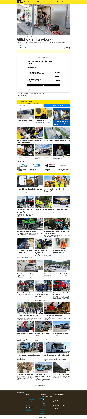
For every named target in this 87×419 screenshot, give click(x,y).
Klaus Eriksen (28, 395)
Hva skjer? (46, 1)
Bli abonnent (64, 1)
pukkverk (31, 93)
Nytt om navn (40, 1)
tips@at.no (33, 401)
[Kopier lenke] (69, 48)
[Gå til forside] (20, 1)
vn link (26, 93)
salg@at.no (44, 405)
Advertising (42, 413)
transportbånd (42, 93)
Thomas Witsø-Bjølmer (30, 399)
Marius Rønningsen (43, 401)
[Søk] (69, 1)
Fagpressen (28, 405)
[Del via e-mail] (68, 48)
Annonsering (42, 411)
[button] (18, 168)
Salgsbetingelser (43, 409)
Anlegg (25, 1)
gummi (19, 93)
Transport (30, 1)
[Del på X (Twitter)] (64, 48)
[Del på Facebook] (63, 48)
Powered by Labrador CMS (43, 417)
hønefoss (36, 93)
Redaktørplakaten (29, 410)
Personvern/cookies (29, 412)
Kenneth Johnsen (56, 409)
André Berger (42, 398)
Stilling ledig (52, 1)
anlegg (22, 93)
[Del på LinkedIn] (66, 48)
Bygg (35, 1)
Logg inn (59, 1)
